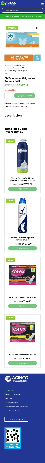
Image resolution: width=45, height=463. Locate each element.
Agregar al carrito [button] (22, 189)
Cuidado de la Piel (27, 17)
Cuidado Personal (17, 65)
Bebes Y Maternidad (12, 17)
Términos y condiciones (12, 394)
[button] (37, 28)
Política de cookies (11, 403)
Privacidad (8, 398)
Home (6, 65)
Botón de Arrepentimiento (16, 419)
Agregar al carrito (24, 96)
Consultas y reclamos (12, 411)
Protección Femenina (12, 68)
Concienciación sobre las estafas (16, 407)
